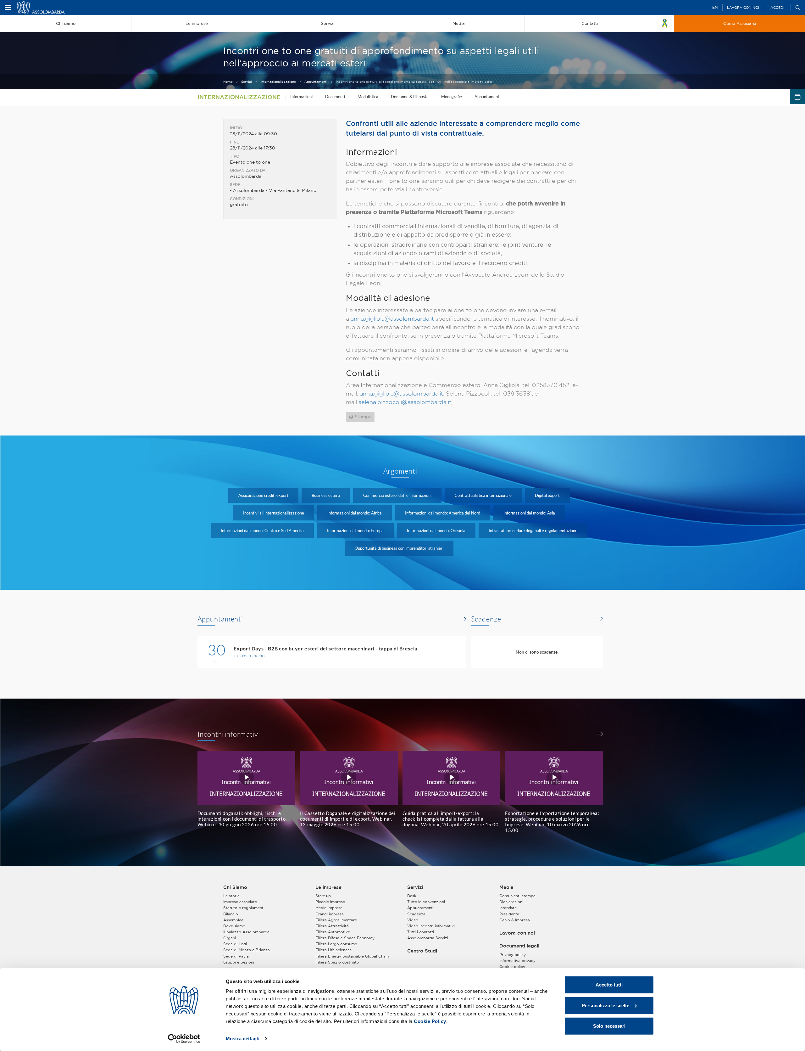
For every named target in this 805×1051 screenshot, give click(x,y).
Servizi (246, 81)
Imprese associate (240, 902)
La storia (231, 896)
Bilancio (230, 914)
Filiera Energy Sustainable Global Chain (352, 956)
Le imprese (328, 887)
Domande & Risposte (410, 96)
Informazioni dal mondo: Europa (355, 530)
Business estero (326, 495)
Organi (229, 938)
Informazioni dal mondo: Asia (529, 512)
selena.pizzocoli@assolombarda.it (404, 402)
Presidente (509, 914)
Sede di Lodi (235, 944)
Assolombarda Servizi (427, 938)
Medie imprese (328, 908)
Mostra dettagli (242, 1038)
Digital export (547, 495)
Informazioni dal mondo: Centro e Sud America (262, 530)
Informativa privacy (517, 960)
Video (412, 920)
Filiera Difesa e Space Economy (345, 938)
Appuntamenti (315, 81)
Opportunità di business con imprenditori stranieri (399, 548)
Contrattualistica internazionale (483, 495)
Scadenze (486, 619)
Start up (323, 896)
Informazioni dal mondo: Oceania (436, 530)
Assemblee (233, 920)
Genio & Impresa (514, 920)
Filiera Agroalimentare (336, 920)
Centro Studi (422, 950)
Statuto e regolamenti (243, 908)
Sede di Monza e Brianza (246, 950)
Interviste (508, 908)
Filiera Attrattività (332, 926)
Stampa (363, 416)
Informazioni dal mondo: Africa (354, 512)
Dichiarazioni (511, 902)
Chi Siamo (235, 887)
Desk (411, 896)
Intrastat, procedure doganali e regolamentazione (533, 530)
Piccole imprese (330, 902)
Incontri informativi (228, 734)
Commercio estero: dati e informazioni (397, 495)
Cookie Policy (430, 1021)
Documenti (335, 96)
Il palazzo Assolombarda (246, 932)
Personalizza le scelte (605, 1005)
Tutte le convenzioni (426, 902)
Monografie (451, 96)
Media (506, 887)
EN (715, 7)
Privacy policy (512, 955)
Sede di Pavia (236, 956)
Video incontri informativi (431, 926)
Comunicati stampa (517, 896)
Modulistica (368, 96)
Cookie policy (512, 966)
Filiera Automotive (332, 932)
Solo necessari (609, 1026)
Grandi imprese (329, 914)
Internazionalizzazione (278, 81)
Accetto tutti (609, 984)
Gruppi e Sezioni (238, 962)
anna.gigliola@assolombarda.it (392, 319)
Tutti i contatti (420, 932)
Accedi (777, 7)
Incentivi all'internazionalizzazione (273, 512)
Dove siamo (234, 926)
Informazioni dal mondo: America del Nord (442, 512)
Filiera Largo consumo (336, 944)
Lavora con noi (743, 7)
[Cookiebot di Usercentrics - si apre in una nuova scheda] (184, 1038)
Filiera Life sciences (333, 950)
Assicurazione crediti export (263, 495)
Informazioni (301, 96)
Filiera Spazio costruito (337, 962)
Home (228, 81)
